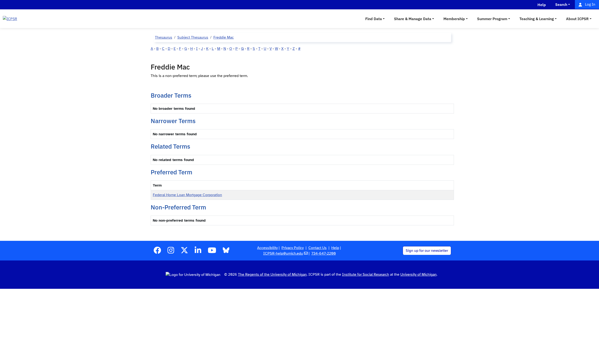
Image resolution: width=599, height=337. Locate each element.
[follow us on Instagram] (171, 251)
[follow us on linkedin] (198, 251)
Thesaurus (163, 37)
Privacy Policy (292, 247)
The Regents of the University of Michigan (272, 274)
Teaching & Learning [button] (536, 18)
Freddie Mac (223, 37)
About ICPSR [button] (577, 18)
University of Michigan (418, 274)
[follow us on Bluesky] (226, 251)
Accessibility (267, 247)
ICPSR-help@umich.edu (283, 253)
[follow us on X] (184, 251)
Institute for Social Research (365, 274)
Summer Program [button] (492, 18)
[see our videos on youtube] (212, 251)
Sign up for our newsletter (427, 250)
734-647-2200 (323, 253)
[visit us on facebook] (157, 251)
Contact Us (317, 247)
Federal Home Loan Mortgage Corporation (187, 195)
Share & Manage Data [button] (412, 18)
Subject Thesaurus (192, 37)
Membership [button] (454, 18)
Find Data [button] (373, 18)
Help (335, 247)
